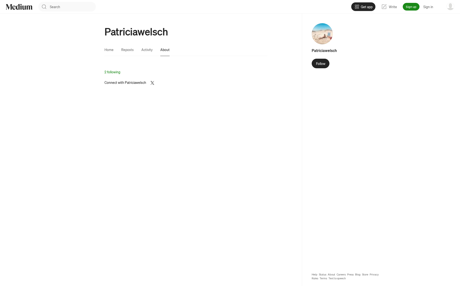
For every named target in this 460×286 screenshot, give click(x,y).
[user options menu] (450, 6)
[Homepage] (19, 7)
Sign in (428, 7)
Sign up (411, 7)
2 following (112, 72)
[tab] (109, 49)
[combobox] (73, 6)
